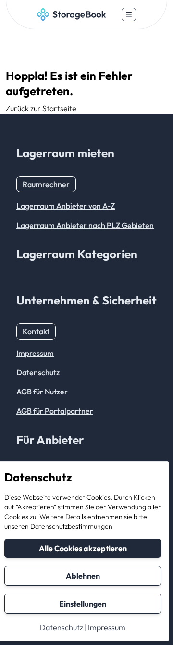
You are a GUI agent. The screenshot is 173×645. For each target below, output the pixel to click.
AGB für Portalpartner (54, 411)
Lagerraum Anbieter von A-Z (65, 206)
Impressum (106, 627)
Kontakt (36, 331)
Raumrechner (46, 184)
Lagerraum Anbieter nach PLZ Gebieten (85, 225)
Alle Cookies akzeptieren (83, 548)
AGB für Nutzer (42, 391)
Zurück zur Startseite (41, 108)
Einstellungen (82, 603)
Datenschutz (61, 627)
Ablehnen (83, 576)
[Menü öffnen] (129, 14)
